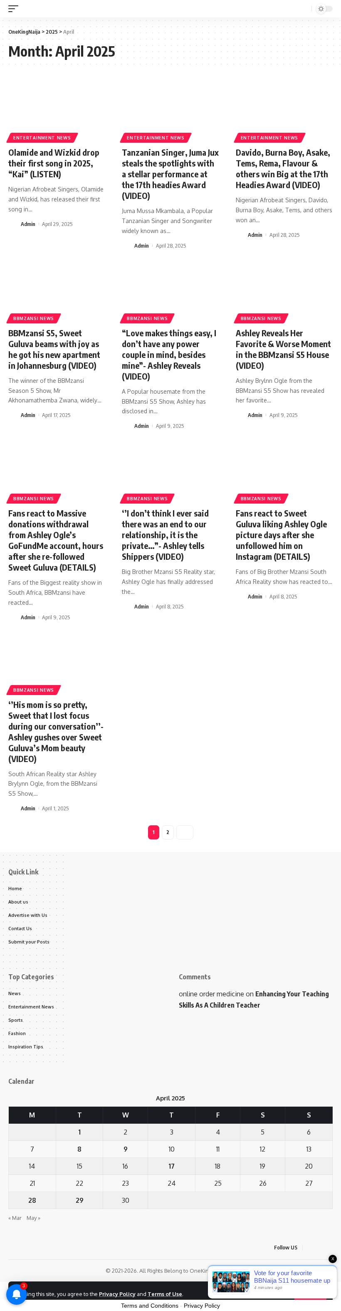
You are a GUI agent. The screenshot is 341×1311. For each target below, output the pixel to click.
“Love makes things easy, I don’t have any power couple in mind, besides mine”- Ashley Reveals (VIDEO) (169, 354)
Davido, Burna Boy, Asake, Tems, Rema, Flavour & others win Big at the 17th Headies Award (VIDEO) (283, 168)
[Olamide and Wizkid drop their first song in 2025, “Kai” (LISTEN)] (56, 111)
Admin (28, 224)
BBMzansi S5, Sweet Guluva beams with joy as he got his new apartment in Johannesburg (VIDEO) (54, 349)
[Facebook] (310, 1247)
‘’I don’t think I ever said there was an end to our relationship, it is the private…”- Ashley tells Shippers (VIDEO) (165, 534)
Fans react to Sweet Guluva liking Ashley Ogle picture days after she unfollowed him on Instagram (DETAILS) (281, 534)
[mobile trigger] (15, 8)
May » (33, 1217)
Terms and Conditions (149, 1305)
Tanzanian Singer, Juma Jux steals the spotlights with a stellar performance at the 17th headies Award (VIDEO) (170, 174)
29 (80, 1200)
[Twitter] (320, 1247)
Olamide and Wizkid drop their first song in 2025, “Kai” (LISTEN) (53, 163)
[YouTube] (330, 1247)
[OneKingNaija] (48, 8)
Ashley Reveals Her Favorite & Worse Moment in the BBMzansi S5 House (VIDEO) (283, 349)
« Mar (15, 1217)
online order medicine (211, 994)
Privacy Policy (117, 1294)
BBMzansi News (33, 318)
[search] (304, 8)
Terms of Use (165, 1294)
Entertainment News (42, 137)
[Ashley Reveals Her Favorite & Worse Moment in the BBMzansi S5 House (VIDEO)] (284, 292)
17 (172, 1166)
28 (32, 1200)
